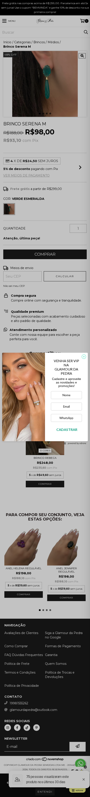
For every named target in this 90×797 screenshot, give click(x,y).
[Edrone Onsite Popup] (45, 398)
